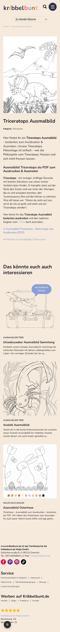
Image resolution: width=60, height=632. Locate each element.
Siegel (13, 600)
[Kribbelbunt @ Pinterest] (10, 561)
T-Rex (21, 222)
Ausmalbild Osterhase (18, 508)
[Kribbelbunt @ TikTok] (23, 561)
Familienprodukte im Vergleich (14, 577)
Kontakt (35, 600)
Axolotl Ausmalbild (16, 425)
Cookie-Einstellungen (10, 586)
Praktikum (24, 600)
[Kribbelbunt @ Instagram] (16, 561)
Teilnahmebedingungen (25, 582)
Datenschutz (6, 582)
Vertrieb (4, 600)
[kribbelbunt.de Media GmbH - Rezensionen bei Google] (15, 610)
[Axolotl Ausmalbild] (30, 389)
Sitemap (42, 582)
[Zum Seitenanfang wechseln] (53, 617)
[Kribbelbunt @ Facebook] (3, 561)
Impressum (35, 577)
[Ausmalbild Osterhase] (30, 471)
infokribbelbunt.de (40, 555)
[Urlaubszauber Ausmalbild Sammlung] (30, 306)
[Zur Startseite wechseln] (24, 8)
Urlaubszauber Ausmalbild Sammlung (29, 342)
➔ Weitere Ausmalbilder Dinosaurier (24, 239)
